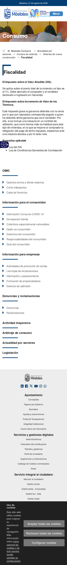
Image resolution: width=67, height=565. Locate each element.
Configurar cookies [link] (44, 543)
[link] (3, 144)
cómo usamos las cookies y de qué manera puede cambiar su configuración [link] (13, 551)
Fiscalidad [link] (27, 57)
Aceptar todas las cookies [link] (44, 524)
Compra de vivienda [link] (27, 54)
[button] (56, 13)
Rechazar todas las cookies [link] (44, 533)
